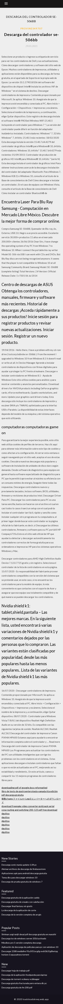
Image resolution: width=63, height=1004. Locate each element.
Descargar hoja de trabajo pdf (16, 970)
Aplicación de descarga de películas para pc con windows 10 (30, 947)
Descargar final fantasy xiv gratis (17, 906)
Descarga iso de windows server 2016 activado (24, 938)
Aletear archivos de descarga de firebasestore (24, 869)
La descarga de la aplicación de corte (19, 910)
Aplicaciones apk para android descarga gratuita (24, 873)
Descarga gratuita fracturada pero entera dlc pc (24, 983)
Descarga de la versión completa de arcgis (21, 914)
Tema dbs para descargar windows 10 (19, 877)
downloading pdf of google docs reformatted (24, 787)
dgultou (5, 813)
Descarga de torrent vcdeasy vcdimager (20, 979)
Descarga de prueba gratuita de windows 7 (22, 881)
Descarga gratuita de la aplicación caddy (20, 897)
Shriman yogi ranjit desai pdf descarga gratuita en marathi (29, 934)
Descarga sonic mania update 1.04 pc (19, 864)
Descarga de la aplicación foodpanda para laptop (24, 975)
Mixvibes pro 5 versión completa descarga (21, 942)
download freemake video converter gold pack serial (28, 806)
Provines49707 (31, 28)
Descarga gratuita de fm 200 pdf (17, 987)
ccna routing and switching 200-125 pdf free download (29, 809)
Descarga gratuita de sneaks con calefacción (23, 902)
